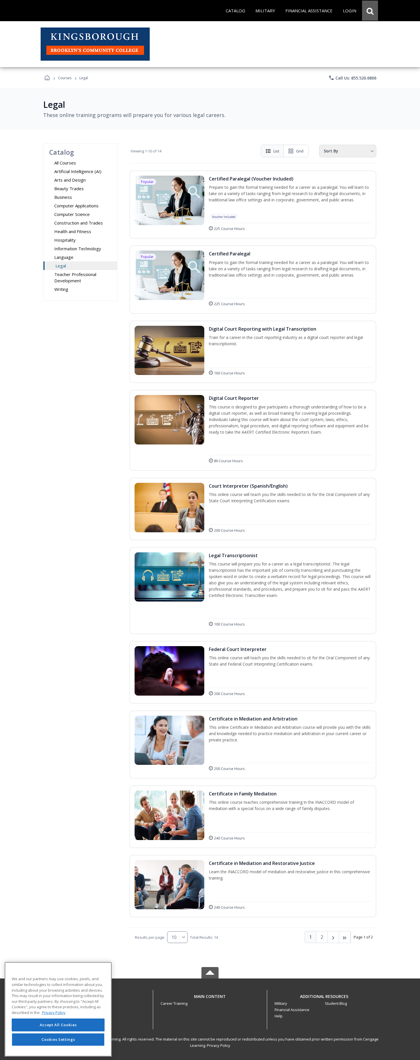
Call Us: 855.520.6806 (352, 78)
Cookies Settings (58, 1039)
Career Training (174, 1003)
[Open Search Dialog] (370, 11)
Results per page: (150, 937)
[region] (58, 1009)
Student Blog (336, 1003)
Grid (299, 151)
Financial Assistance (292, 1009)
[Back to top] (210, 999)
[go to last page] (345, 937)
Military (281, 1003)
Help (279, 1016)
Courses (64, 78)
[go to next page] (333, 937)
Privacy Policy (218, 1045)
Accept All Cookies (58, 1024)
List (276, 151)
